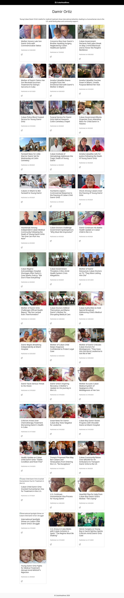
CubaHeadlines (63, 2)
